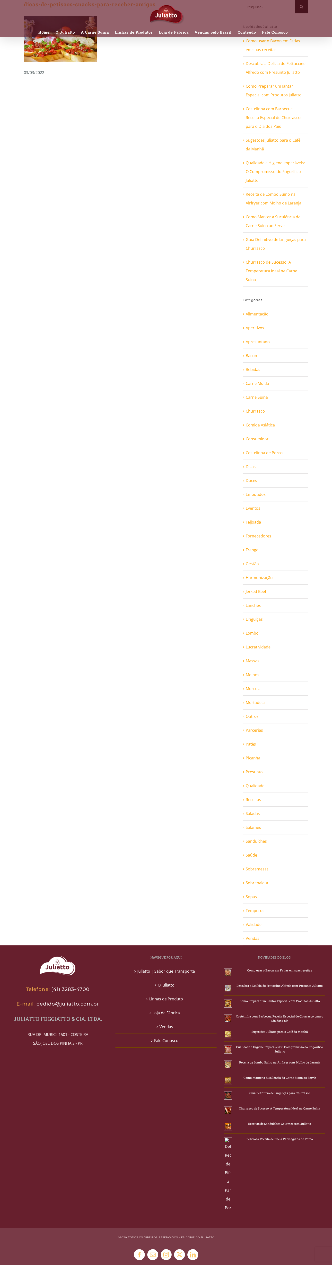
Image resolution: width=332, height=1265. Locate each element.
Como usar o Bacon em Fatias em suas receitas (279, 970)
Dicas (251, 466)
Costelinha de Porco (264, 452)
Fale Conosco (166, 1040)
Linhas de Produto (166, 999)
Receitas (253, 799)
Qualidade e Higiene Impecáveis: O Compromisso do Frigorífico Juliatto (275, 171)
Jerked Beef (256, 591)
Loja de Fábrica (166, 1013)
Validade (254, 924)
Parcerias (254, 730)
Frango (252, 550)
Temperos (255, 910)
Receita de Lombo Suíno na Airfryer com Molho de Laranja (279, 1062)
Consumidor (257, 439)
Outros (252, 716)
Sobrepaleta (257, 883)
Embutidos (256, 494)
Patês (251, 744)
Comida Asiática (260, 425)
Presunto (254, 772)
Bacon (251, 355)
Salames (253, 827)
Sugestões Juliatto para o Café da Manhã (280, 1032)
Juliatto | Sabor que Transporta (166, 971)
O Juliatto (166, 985)
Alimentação (257, 314)
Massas (252, 661)
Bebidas (253, 369)
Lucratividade (258, 647)
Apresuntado (258, 341)
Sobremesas (257, 869)
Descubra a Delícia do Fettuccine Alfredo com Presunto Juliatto (279, 986)
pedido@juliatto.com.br (67, 1004)
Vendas (252, 938)
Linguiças (254, 619)
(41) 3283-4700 (70, 989)
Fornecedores (258, 536)
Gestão (252, 563)
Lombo (252, 633)
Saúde (251, 855)
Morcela (253, 688)
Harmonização (259, 577)
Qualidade (255, 785)
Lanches (253, 605)
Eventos (253, 508)
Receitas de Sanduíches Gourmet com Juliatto (279, 1124)
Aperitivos (255, 328)
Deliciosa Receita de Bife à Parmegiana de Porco (279, 1139)
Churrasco (255, 411)
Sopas (251, 896)
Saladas (253, 813)
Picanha (253, 758)
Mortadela (255, 702)
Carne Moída (257, 383)
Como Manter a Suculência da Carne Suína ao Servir (280, 1078)
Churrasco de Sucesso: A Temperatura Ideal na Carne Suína (271, 270)
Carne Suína (257, 397)
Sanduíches (256, 841)
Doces (251, 480)
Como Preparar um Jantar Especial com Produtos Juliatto (280, 1001)
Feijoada (253, 522)
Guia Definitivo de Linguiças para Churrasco (279, 1093)
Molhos (252, 674)
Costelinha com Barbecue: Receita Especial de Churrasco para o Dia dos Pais (273, 117)
